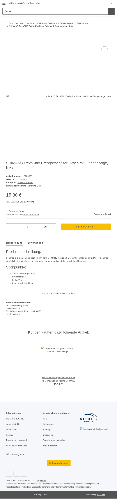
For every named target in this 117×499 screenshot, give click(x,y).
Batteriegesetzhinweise (54, 441)
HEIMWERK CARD (15, 419)
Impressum (48, 435)
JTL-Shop (101, 496)
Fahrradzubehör (26, 183)
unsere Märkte (13, 425)
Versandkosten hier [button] (32, 215)
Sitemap (47, 430)
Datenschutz (49, 425)
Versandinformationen (17, 446)
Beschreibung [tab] (14, 243)
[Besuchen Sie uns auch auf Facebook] (9, 475)
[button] (95, 3)
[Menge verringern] (9, 227)
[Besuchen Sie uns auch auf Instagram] (17, 475)
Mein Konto (12, 430)
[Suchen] (111, 11)
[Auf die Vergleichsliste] (104, 49)
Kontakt (10, 435)
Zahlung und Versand (17, 441)
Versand (31, 202)
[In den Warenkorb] (8, 42)
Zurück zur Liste (16, 23)
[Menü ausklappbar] (3, 2)
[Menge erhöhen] (52, 227)
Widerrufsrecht (50, 446)
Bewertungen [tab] (35, 243)
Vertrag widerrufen (58, 464)
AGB (45, 419)
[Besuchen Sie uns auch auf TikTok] (24, 475)
